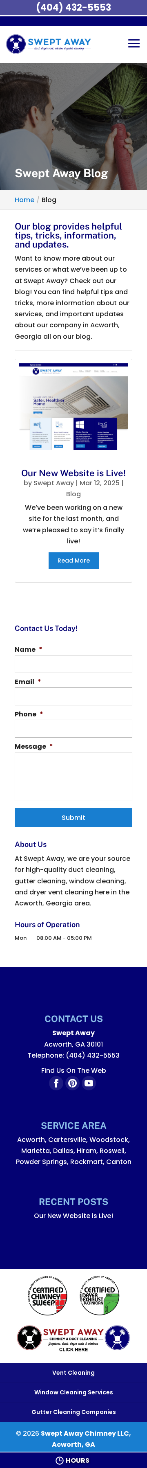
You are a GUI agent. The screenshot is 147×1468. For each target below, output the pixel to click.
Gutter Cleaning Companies (73, 1412)
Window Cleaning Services (73, 1392)
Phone (29, 714)
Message (34, 747)
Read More (74, 560)
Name (28, 650)
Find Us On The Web (73, 1070)
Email (28, 682)
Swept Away (53, 483)
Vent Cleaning (73, 1373)
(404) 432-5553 (73, 7)
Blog (73, 494)
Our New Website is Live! (73, 473)
